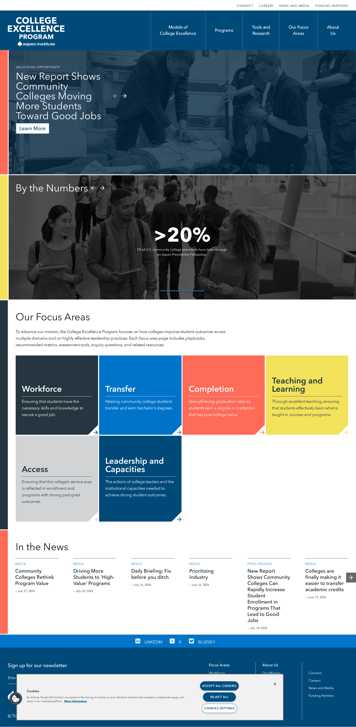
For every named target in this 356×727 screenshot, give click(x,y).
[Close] (274, 684)
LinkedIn (153, 642)
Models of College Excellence (178, 30)
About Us (333, 30)
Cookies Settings (219, 708)
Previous (115, 96)
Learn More (32, 128)
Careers (266, 6)
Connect (245, 6)
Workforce (217, 673)
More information (75, 701)
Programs (224, 30)
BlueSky (206, 642)
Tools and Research (261, 30)
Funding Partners (331, 6)
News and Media (294, 6)
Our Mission (271, 673)
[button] (15, 698)
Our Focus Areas (298, 30)
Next (125, 96)
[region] (149, 697)
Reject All (219, 697)
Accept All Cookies (219, 686)
